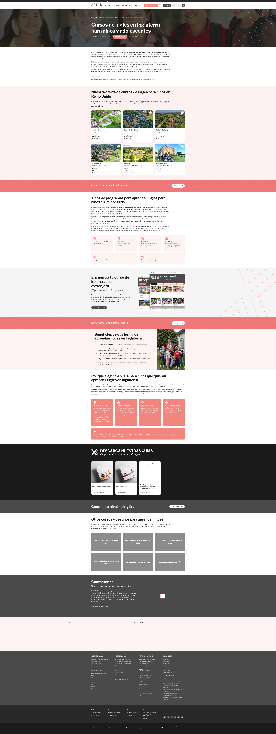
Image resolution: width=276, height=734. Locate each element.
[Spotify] (182, 717)
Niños (116, 17)
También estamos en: (169, 713)
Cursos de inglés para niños (124, 17)
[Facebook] (164, 717)
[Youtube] (178, 717)
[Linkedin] (175, 717)
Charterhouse (97, 163)
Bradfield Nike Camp (131, 130)
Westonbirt (128, 163)
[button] (151, 5)
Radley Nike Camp (162, 130)
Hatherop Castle (161, 163)
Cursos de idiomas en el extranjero (107, 17)
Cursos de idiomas (95, 17)
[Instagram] (171, 717)
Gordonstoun (96, 130)
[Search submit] (183, 5)
